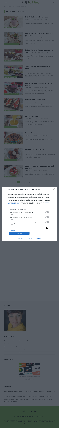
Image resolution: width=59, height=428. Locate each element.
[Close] (54, 189)
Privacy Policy (38, 238)
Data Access (29, 238)
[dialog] (29, 214)
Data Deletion (21, 238)
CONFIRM (19, 233)
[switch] (47, 212)
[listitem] (29, 209)
